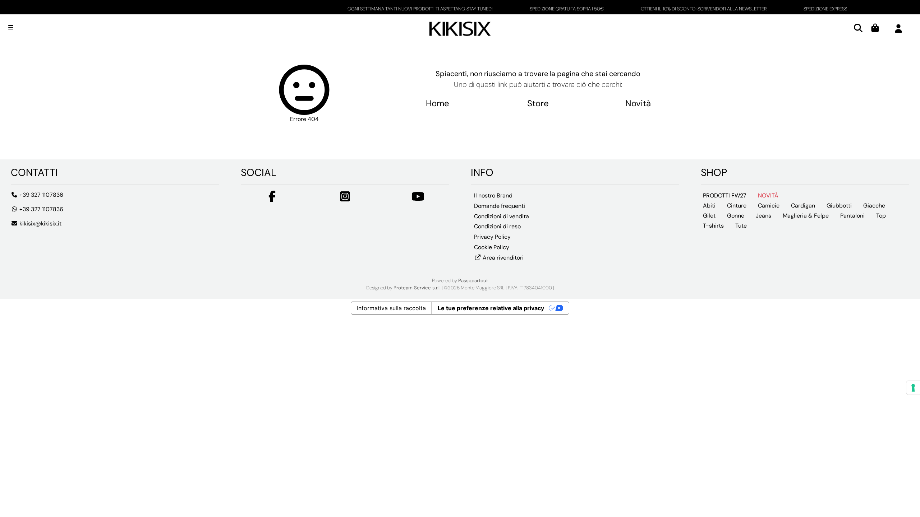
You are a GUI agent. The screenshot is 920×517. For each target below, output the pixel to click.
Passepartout (473, 281)
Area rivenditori (502, 257)
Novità (638, 103)
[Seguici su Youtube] (418, 198)
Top (881, 215)
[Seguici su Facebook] (272, 198)
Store (538, 103)
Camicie (768, 205)
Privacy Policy (492, 237)
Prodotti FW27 (724, 195)
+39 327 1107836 (40, 195)
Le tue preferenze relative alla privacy (491, 308)
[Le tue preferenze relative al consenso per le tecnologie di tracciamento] (913, 388)
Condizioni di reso (497, 226)
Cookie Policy (491, 247)
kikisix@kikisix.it (39, 223)
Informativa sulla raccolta (391, 308)
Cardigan (803, 205)
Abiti (709, 205)
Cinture (736, 205)
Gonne (735, 215)
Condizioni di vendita (501, 216)
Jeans (763, 215)
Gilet (709, 215)
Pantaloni (852, 215)
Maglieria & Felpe (806, 215)
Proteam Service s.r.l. (417, 288)
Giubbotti (839, 205)
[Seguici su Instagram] (345, 198)
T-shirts (713, 225)
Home (437, 103)
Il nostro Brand (493, 195)
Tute (741, 225)
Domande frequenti (499, 206)
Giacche (874, 205)
